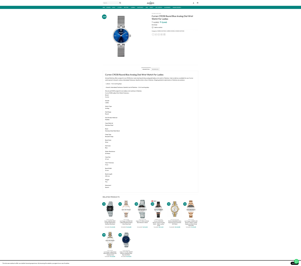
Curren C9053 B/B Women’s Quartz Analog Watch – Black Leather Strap (159, 223)
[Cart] (197, 3)
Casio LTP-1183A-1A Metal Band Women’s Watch (142, 221)
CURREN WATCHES (161, 31)
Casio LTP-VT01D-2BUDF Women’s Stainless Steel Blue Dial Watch (126, 253)
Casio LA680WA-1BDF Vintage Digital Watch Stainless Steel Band (110, 222)
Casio (113, 7)
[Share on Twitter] (156, 34)
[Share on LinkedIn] (164, 34)
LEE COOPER (158, 7)
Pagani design (177, 7)
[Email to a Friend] (158, 34)
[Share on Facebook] (153, 34)
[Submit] (120, 3)
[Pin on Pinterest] (161, 34)
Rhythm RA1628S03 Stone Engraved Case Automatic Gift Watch (174, 222)
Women (108, 7)
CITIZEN (119, 7)
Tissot (151, 7)
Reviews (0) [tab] (155, 69)
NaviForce (140, 7)
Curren (133, 7)
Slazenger (167, 7)
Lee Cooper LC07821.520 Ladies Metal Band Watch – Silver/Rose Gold (126, 222)
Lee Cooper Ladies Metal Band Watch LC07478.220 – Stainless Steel (110, 253)
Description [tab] (146, 69)
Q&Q (147, 7)
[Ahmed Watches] (150, 3)
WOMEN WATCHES (156, 13)
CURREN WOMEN (170, 31)
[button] (296, 261)
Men (104, 7)
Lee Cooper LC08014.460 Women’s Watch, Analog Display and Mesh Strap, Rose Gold (191, 223)
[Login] (193, 3)
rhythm (126, 7)
